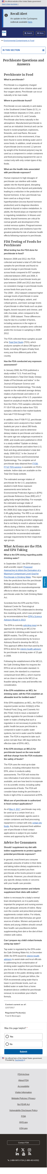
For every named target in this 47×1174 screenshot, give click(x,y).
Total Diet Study (16, 342)
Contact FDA (23, 1143)
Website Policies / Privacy (23, 1098)
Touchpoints (19, 1060)
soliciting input (29, 625)
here (30, 22)
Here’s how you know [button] (10, 4)
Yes (11, 1036)
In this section (11, 50)
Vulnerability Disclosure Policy (23, 1110)
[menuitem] (23, 1007)
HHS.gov (23, 1122)
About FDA (23, 1080)
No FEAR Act (23, 1104)
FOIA (23, 1116)
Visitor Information (23, 1092)
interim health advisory (30, 649)
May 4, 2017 (14, 809)
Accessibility (23, 1086)
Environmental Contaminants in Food (19, 40)
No (11, 1044)
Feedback (45, 582)
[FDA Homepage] (4, 33)
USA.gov (23, 1128)
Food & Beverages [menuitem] (13, 1016)
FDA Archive (23, 1074)
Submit (23, 1051)
